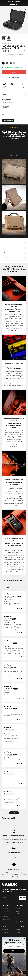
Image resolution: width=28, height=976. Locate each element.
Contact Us (18, 929)
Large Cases (5, 914)
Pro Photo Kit (5, 932)
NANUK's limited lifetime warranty (13, 842)
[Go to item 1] (4, 38)
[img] (7, 594)
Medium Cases (5, 911)
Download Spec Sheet (8, 120)
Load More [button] (14, 813)
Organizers (18, 911)
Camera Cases (5, 929)
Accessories (5, 922)
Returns (18, 935)
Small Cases (5, 908)
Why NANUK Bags (20, 922)
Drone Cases (5, 935)
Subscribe (23, 897)
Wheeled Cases (6, 919)
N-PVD (17, 916)
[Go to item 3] (9, 38)
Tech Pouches (19, 914)
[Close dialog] (24, 938)
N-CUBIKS (18, 919)
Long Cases (5, 916)
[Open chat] (24, 972)
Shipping (18, 932)
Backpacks (18, 908)
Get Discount (14, 951)
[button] (14, 55)
